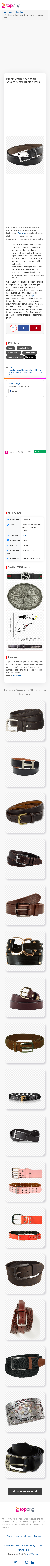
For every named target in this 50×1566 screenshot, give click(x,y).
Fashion (19, 12)
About (9, 1536)
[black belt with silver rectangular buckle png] (25, 1135)
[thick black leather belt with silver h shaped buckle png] (25, 767)
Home (9, 12)
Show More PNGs (23, 1491)
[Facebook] (23, 328)
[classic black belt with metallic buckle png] (25, 1458)
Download (41, 452)
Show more (30, 357)
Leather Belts (24, 348)
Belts (10, 348)
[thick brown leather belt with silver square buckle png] (25, 720)
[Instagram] (26, 1562)
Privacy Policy (28, 1546)
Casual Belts (13, 353)
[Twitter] (15, 1562)
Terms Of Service (11, 1546)
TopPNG (33, 296)
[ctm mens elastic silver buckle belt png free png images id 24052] (25, 1366)
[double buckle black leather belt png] (25, 951)
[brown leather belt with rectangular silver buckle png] (25, 859)
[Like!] (13, 328)
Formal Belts (30, 353)
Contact (37, 1536)
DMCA (41, 1546)
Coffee (14, 391)
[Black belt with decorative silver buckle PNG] (25, 646)
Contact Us (17, 675)
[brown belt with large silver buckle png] (25, 1273)
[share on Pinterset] (35, 328)
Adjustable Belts (15, 357)
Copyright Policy (23, 1536)
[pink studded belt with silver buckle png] (25, 1181)
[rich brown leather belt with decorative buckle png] (25, 997)
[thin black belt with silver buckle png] (25, 1089)
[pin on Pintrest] (41, 704)
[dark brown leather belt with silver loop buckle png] (25, 813)
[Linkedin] (32, 1562)
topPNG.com (32, 1554)
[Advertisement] (25, 48)
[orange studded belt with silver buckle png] (25, 1227)
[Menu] (45, 5)
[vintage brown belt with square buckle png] (25, 1043)
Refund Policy (24, 1550)
